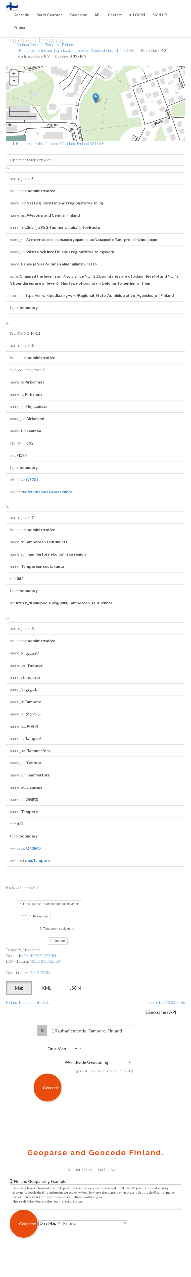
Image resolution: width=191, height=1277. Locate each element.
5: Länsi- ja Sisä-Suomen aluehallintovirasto (50, 904)
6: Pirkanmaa (39, 916)
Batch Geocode (50, 15)
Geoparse (78, 15)
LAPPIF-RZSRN (36, 972)
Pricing (19, 27)
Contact (115, 15)
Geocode (21, 15)
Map (19, 988)
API (97, 15)
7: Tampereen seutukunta (57, 928)
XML (46, 988)
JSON (75, 988)
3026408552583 (45, 961)
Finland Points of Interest (27, 1002)
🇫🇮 (12, 6)
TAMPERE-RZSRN (40, 955)
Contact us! (113, 1169)
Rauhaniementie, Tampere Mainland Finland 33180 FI (60, 143)
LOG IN (138, 15)
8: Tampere (57, 941)
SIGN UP (159, 15)
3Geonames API (160, 1012)
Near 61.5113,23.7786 (165, 1002)
